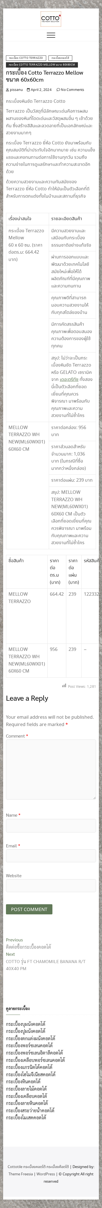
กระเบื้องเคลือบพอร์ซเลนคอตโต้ (35, 1060)
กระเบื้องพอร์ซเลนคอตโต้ (29, 1045)
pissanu (16, 90)
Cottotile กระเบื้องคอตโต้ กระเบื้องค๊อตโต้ (38, 1167)
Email (13, 845)
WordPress (46, 1174)
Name (13, 815)
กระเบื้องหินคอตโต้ (23, 1081)
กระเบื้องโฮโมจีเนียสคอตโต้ (31, 1074)
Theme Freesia (20, 1174)
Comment (17, 736)
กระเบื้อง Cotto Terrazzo (26, 58)
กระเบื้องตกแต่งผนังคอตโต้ (30, 1038)
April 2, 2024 (41, 90)
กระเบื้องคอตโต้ (60, 58)
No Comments (72, 90)
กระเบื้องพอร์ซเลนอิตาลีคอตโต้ (34, 1053)
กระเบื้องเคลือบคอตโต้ (26, 1096)
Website (14, 875)
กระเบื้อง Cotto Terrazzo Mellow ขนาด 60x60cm (42, 65)
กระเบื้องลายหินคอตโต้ (27, 1103)
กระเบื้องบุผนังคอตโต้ (25, 1024)
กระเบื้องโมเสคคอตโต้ (26, 1117)
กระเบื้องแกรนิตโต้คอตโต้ (29, 1067)
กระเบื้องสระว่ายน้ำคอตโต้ (30, 1110)
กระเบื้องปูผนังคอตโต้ (25, 1031)
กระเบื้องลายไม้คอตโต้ (26, 1089)
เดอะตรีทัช (69, 379)
